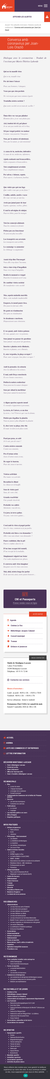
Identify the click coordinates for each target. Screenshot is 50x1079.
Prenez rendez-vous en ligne (25, 603)
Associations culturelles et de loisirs (19, 1020)
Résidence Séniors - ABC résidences (21, 863)
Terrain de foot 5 (15, 1046)
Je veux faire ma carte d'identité (20, 907)
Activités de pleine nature (15, 1062)
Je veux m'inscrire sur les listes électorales (23, 918)
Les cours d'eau (15, 847)
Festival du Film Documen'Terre (19, 1016)
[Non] (47, 1071)
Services (10, 799)
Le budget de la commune (18, 791)
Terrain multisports (16, 1042)
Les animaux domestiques (18, 845)
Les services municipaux (17, 801)
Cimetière (10, 885)
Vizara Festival (14, 1018)
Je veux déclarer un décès (18, 913)
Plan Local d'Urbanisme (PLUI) (19, 872)
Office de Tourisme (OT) (15, 772)
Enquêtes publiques (13, 817)
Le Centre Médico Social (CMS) (19, 856)
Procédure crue (12, 949)
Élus (8, 784)
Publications (11, 806)
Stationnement (12, 878)
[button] (42, 6)
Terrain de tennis (15, 1044)
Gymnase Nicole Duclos (17, 1037)
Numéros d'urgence (13, 892)
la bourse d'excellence (17, 929)
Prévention (13, 867)
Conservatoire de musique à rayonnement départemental (25, 998)
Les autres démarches (16, 924)
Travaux (9, 883)
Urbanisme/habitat (13, 870)
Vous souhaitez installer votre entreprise (21, 959)
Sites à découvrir (13, 769)
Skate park (13, 1048)
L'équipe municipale (16, 789)
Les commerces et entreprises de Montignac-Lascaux (26, 977)
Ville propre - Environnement (16, 836)
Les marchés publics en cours (17, 812)
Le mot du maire (15, 786)
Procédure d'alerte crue (15, 890)
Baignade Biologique (16, 1039)
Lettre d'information (15, 753)
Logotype (13, 810)
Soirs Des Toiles (15, 1005)
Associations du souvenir (15, 1022)
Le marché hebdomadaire (17, 968)
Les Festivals (11, 1001)
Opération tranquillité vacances (17, 947)
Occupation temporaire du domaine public (23, 979)
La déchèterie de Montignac (18, 841)
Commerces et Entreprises (16, 975)
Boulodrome (14, 1053)
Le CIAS (12, 852)
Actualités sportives (14, 1057)
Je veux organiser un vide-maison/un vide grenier (25, 922)
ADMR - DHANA (14, 858)
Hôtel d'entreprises (16, 961)
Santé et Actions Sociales (15, 850)
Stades (12, 1035)
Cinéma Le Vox (12, 992)
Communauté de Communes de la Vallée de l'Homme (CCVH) (24, 796)
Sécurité (10, 887)
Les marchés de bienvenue (18, 973)
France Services (12, 881)
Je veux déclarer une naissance (19, 911)
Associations (11, 931)
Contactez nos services (17, 804)
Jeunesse (13, 834)
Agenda (13, 620)
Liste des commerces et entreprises (22, 748)
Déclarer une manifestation (18, 981)
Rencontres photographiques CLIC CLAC (22, 1003)
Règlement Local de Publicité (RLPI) (21, 874)
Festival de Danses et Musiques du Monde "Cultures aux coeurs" (27, 1008)
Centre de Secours (13, 876)
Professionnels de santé (17, 865)
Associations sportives (15, 1059)
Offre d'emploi (12, 815)
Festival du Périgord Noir (17, 1011)
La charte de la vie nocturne (16, 894)
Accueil (7, 25)
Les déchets (13, 838)
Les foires (13, 970)
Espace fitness (14, 1051)
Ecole (11, 832)
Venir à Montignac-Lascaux (16, 765)
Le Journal (13, 808)
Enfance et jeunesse (14, 827)
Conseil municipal (15, 793)
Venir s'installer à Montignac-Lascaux (19, 774)
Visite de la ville (12, 767)
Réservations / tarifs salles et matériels (20, 942)
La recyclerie (14, 843)
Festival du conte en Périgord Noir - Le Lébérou (24, 1013)
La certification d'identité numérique (21, 927)
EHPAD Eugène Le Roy (16, 854)
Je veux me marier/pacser (18, 915)
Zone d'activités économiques (19, 964)
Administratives (12, 904)
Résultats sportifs (13, 1055)
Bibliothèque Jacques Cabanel (17, 994)
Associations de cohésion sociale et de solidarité (25, 861)
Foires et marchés (13, 940)
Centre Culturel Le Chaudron (16, 996)
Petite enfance (14, 830)
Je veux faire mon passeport (18, 909)
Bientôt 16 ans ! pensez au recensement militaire (24, 920)
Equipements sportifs (14, 1033)
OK (26, 1075)
